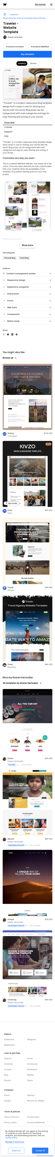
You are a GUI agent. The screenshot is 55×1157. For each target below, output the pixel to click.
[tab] (27, 123)
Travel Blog (24, 258)
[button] (51, 4)
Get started (40, 4)
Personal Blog (9, 258)
